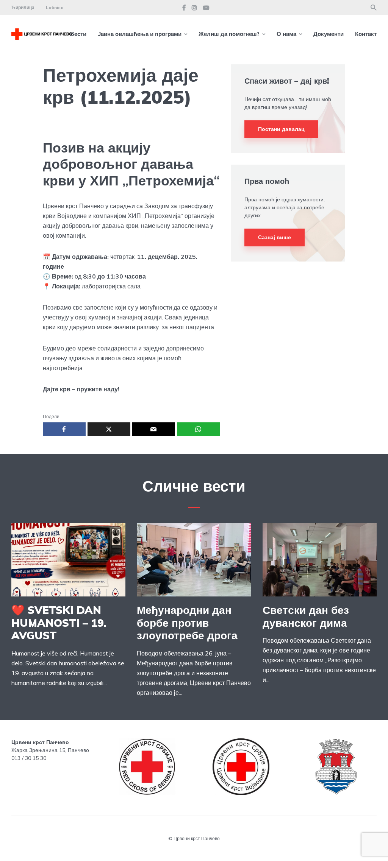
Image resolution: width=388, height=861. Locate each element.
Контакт (366, 33)
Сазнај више (274, 237)
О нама (286, 33)
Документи (328, 33)
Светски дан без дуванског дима (306, 616)
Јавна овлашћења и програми (139, 33)
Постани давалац (281, 129)
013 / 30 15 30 (28, 758)
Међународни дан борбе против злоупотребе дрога (187, 623)
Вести (78, 33)
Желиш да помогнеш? (229, 33)
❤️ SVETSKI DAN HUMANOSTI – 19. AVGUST (58, 623)
